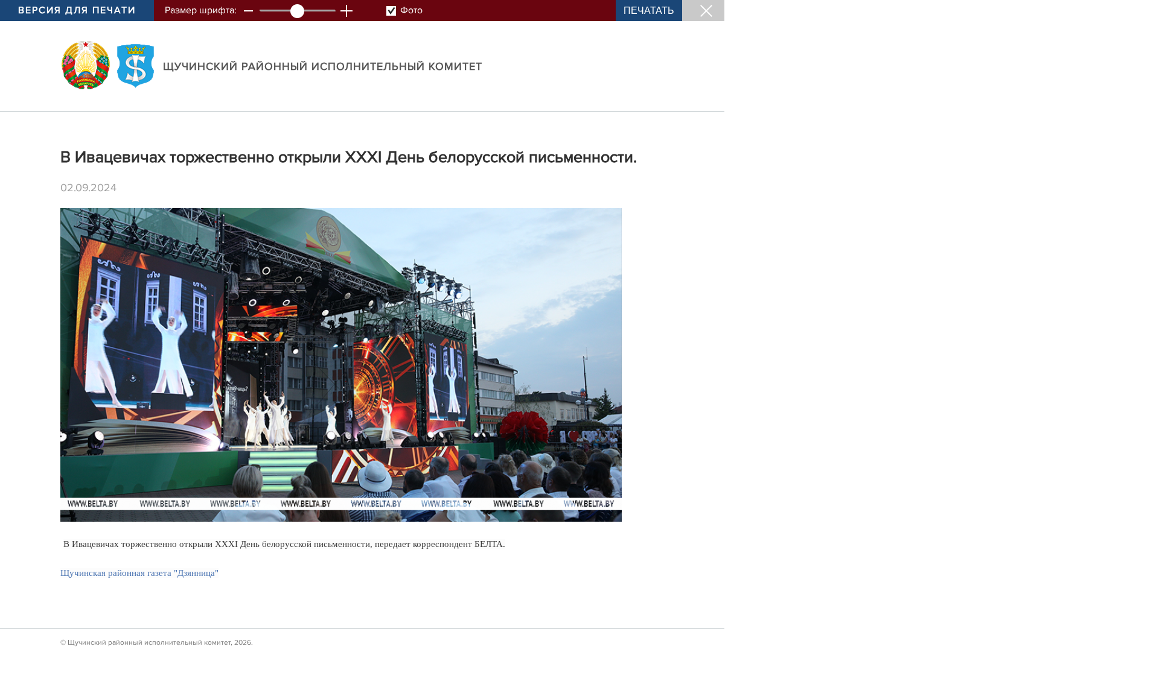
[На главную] (85, 65)
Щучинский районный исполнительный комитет (322, 66)
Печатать (649, 10)
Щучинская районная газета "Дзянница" (139, 573)
